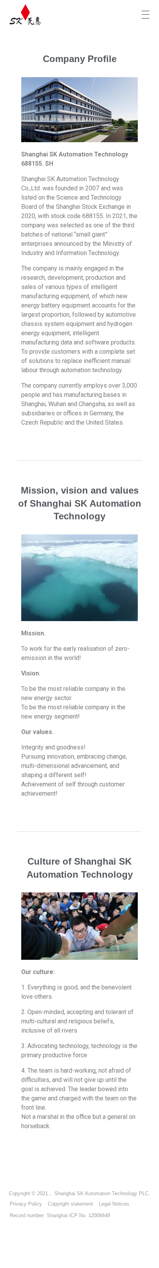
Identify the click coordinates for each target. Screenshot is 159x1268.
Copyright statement (70, 1204)
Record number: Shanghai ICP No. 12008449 (60, 1215)
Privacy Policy (26, 1204)
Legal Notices (114, 1204)
